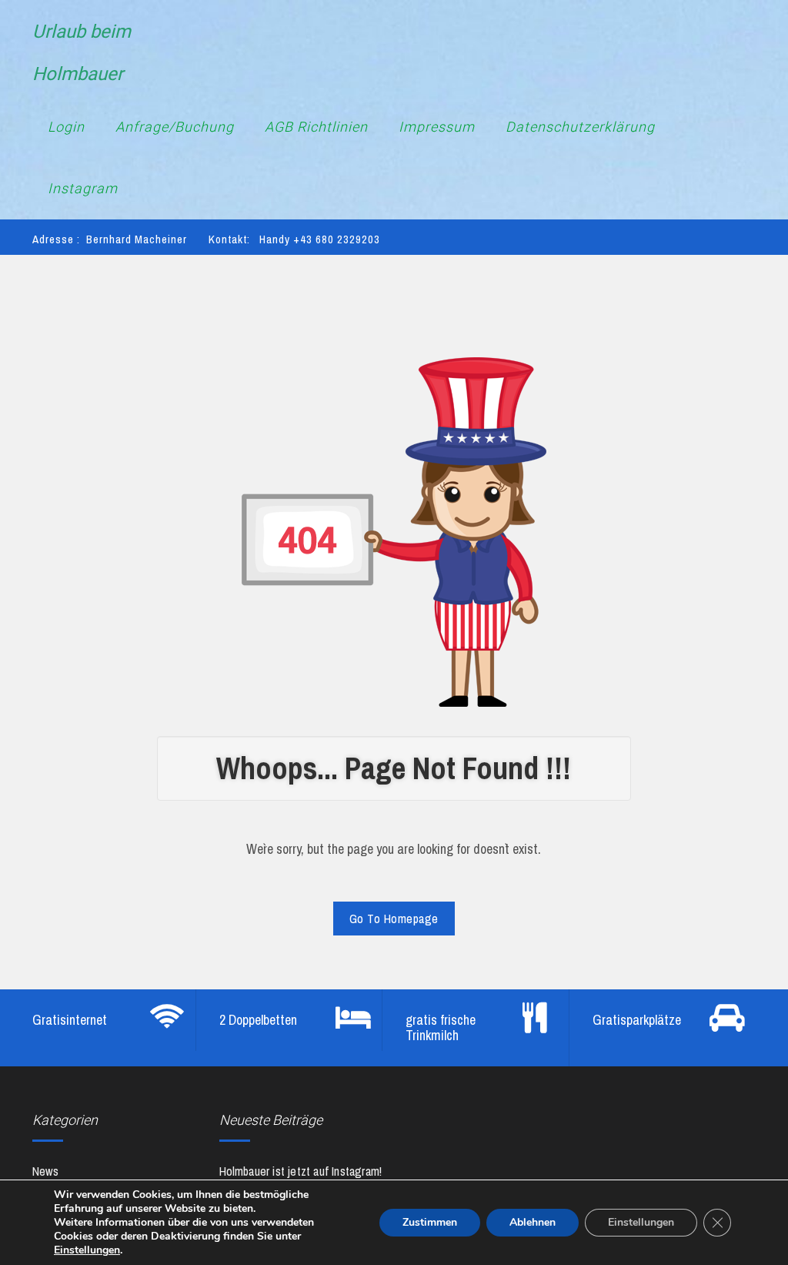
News (45, 1171)
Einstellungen (87, 1250)
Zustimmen (429, 1222)
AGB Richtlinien (316, 127)
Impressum (437, 127)
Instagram (83, 188)
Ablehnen (532, 1222)
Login (66, 127)
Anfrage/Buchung (174, 127)
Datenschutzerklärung (580, 127)
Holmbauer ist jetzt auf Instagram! (300, 1171)
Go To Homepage (394, 918)
